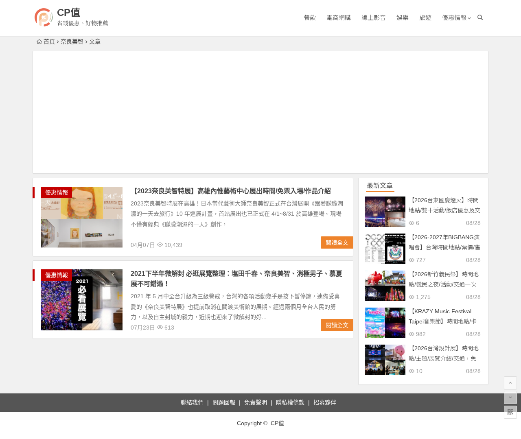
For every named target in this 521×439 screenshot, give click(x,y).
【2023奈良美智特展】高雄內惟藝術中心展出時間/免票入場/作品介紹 (231, 191)
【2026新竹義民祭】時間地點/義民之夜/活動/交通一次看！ (444, 284)
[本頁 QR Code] (510, 412)
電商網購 (338, 17)
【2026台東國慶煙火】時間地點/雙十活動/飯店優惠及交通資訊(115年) (444, 210)
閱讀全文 (337, 242)
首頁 (49, 41)
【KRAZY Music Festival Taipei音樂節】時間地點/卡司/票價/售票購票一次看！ (443, 321)
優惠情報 (454, 17)
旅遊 (425, 17)
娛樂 (402, 17)
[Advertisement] (260, 112)
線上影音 (373, 17)
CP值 (68, 12)
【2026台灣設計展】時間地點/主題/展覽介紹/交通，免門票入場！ (444, 358)
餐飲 (310, 17)
